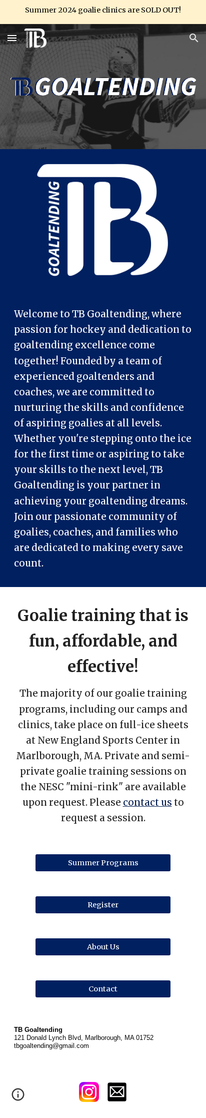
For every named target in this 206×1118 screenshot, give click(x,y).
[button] (12, 38)
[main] (103, 438)
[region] (103, 12)
